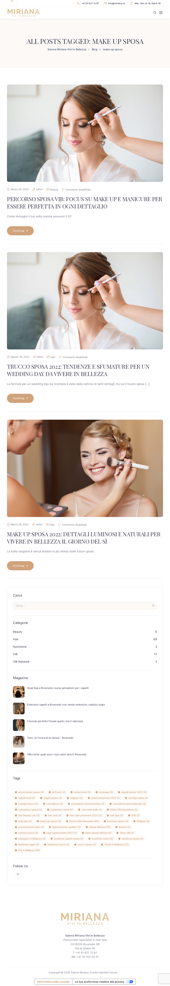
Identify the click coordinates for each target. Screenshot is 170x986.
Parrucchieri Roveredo (84, 821)
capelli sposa (52, 798)
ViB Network (21, 661)
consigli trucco (28, 803)
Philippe (143, 821)
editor (39, 189)
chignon (76, 798)
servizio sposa (28, 832)
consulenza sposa (30, 809)
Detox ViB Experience (124, 809)
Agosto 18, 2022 (19, 357)
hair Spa (116, 815)
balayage (106, 792)
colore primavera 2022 (105, 798)
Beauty (54, 189)
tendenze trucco (58, 844)
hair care (54, 815)
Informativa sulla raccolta (53, 981)
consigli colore (138, 798)
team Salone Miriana (98, 832)
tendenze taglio (28, 844)
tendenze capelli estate (68, 838)
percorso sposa (117, 821)
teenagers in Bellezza (31, 838)
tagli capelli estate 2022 (61, 832)
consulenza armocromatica (87, 803)
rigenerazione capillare (66, 827)
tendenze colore (102, 838)
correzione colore (61, 809)
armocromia (82, 792)
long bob (25, 821)
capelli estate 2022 (133, 792)
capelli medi (26, 798)
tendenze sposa (132, 838)
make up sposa (50, 821)
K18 (135, 815)
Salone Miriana (99, 827)
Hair (53, 357)
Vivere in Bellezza (116, 844)
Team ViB (127, 832)
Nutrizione (20, 646)
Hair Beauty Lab (29, 815)
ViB (15, 654)
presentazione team (31, 827)
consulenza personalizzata (129, 803)
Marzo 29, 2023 (19, 189)
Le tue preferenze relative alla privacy (99, 981)
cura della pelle (92, 809)
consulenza (54, 803)
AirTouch (58, 792)
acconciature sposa (31, 792)
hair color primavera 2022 (86, 815)
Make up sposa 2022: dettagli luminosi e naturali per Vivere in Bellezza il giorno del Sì (83, 537)
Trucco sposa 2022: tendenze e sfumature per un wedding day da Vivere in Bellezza (78, 370)
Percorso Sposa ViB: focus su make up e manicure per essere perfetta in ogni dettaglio (84, 202)
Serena (124, 827)
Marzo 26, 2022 (19, 524)
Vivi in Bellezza (29, 850)
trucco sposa (87, 844)
